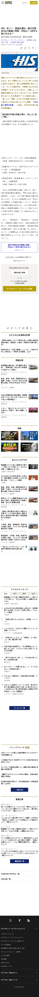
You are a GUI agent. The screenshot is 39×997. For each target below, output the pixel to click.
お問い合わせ (5, 963)
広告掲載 (4, 959)
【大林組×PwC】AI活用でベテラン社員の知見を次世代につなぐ (19, 761)
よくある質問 (5, 955)
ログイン (25, 2)
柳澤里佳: (31, 40)
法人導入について (6, 966)
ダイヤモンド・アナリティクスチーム (13, 40)
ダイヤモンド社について (9, 980)
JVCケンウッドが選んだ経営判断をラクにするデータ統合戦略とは (19, 754)
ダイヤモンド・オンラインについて (13, 928)
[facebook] (19, 921)
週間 (24, 593)
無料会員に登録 (19, 272)
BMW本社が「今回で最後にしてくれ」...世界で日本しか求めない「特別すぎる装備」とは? (19, 350)
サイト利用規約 (6, 945)
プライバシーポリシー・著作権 (10, 952)
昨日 (15, 593)
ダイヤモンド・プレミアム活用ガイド (13, 941)
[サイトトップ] (8, 2)
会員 (33, 593)
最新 (5, 593)
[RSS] (28, 921)
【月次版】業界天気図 (17, 42)
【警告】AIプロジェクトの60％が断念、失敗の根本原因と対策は (19, 775)
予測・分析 (4, 42)
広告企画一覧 (6, 879)
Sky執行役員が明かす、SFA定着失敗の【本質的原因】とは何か (19, 782)
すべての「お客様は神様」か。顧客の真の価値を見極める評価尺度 (19, 768)
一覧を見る (19, 789)
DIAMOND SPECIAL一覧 (10, 874)
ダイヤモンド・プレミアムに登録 (19, 288)
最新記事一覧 (19, 861)
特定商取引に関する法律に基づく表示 (13, 948)
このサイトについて (7, 934)
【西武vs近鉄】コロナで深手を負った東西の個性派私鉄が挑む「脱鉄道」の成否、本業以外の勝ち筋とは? (19, 342)
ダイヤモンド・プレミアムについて (12, 937)
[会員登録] (33, 2)
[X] (10, 921)
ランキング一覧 (19, 708)
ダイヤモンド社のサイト (9, 973)
